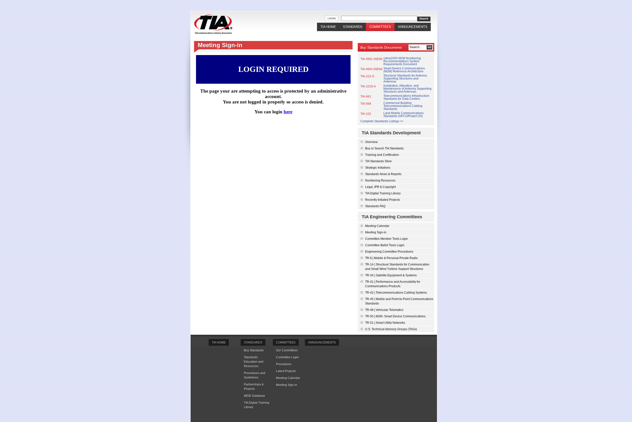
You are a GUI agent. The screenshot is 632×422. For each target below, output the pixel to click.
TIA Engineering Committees (392, 216)
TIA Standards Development (391, 132)
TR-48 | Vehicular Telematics (384, 310)
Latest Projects (286, 371)
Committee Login (287, 357)
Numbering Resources (380, 180)
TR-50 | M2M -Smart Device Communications (395, 316)
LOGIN (332, 18)
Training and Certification (382, 155)
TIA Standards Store (378, 161)
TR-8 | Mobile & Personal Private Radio (391, 258)
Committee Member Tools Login (386, 239)
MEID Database (254, 396)
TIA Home (328, 27)
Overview (371, 142)
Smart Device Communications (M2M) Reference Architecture (404, 70)
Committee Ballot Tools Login (384, 245)
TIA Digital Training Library (383, 193)
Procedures (284, 364)
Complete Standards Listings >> (381, 121)
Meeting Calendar (377, 226)
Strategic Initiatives (377, 167)
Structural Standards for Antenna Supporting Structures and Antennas (405, 78)
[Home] (213, 24)
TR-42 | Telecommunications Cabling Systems (396, 292)
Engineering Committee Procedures (389, 251)
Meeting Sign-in (375, 232)
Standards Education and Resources (253, 362)
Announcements (412, 27)
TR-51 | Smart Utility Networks (385, 322)
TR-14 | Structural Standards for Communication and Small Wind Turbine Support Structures (397, 267)
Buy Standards (254, 350)
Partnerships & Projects (254, 387)
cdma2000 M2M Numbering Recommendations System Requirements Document (402, 61)
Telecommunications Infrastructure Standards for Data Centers (406, 97)
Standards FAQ (375, 206)
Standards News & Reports (383, 174)
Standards (352, 27)
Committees (380, 27)
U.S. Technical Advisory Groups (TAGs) (391, 329)
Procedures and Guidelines (254, 375)
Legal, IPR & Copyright (380, 187)
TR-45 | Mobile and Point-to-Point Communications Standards (399, 301)
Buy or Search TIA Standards (384, 148)
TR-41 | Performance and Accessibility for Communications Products (392, 284)
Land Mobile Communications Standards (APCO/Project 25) (403, 114)
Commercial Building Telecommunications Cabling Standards (402, 106)
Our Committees (287, 350)
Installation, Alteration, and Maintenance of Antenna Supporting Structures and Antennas (407, 88)
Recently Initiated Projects (382, 199)
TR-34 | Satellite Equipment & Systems (391, 275)
